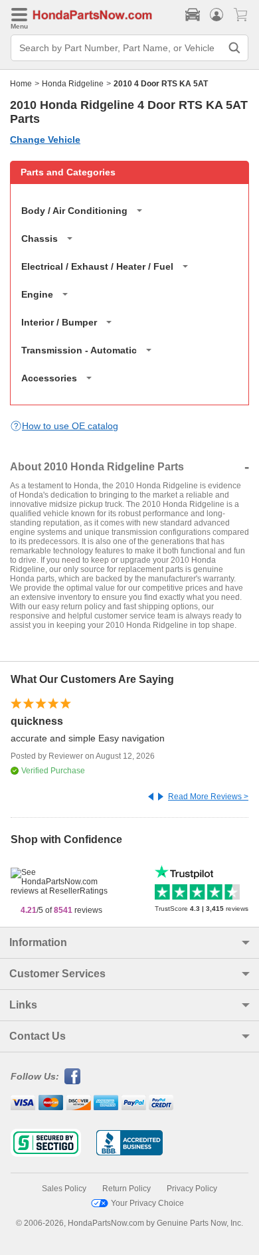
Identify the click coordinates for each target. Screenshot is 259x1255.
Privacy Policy (192, 1188)
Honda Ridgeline (73, 83)
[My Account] (216, 15)
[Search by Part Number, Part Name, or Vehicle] (234, 48)
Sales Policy (64, 1188)
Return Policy (126, 1188)
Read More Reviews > (208, 796)
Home (21, 83)
